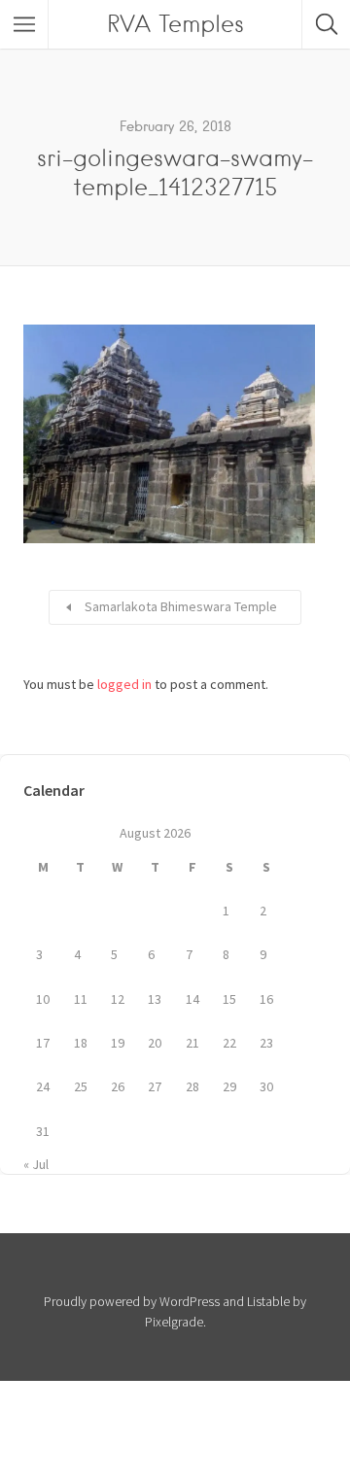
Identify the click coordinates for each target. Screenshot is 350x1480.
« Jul (36, 1164)
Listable (268, 1301)
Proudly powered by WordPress (132, 1301)
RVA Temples (175, 24)
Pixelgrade (174, 1321)
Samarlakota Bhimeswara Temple (181, 606)
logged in (124, 684)
